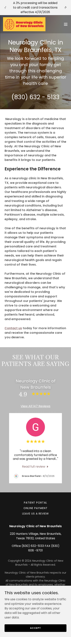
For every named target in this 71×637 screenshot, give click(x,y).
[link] (24, 24)
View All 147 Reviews (35, 406)
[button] (65, 24)
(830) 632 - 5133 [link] (35, 97)
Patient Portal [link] (35, 502)
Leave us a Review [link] (35, 513)
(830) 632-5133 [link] (33, 546)
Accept (35, 627)
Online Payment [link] (35, 508)
